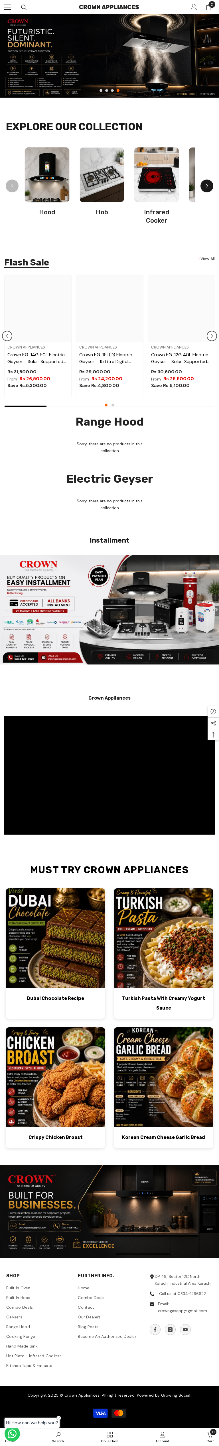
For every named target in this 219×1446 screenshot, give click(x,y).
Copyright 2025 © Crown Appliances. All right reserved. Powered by (94, 1395)
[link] (109, 609)
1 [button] (101, 90)
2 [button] (106, 90)
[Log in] (194, 7)
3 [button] (112, 90)
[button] (7, 336)
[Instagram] (170, 1329)
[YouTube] (185, 1329)
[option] (109, 56)
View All (207, 258)
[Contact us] (12, 1433)
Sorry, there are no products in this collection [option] (110, 447)
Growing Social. (176, 1395)
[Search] (24, 7)
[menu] (7, 7)
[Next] (206, 186)
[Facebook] (155, 1329)
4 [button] (118, 90)
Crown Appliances (26, 347)
